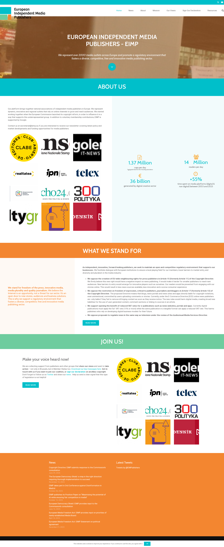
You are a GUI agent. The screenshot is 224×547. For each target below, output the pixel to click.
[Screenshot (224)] (24, 174)
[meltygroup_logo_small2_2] (24, 217)
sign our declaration (76, 372)
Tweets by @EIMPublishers (128, 467)
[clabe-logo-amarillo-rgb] (24, 147)
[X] (218, 2)
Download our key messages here (86, 369)
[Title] (222, 2)
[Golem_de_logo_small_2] (87, 147)
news (68, 374)
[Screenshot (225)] (55, 174)
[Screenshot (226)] (87, 174)
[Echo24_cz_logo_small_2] (55, 193)
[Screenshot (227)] (24, 193)
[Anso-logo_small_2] (55, 147)
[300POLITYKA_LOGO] (87, 193)
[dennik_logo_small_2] (87, 217)
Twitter (50, 374)
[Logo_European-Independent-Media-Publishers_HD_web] (22, 13)
